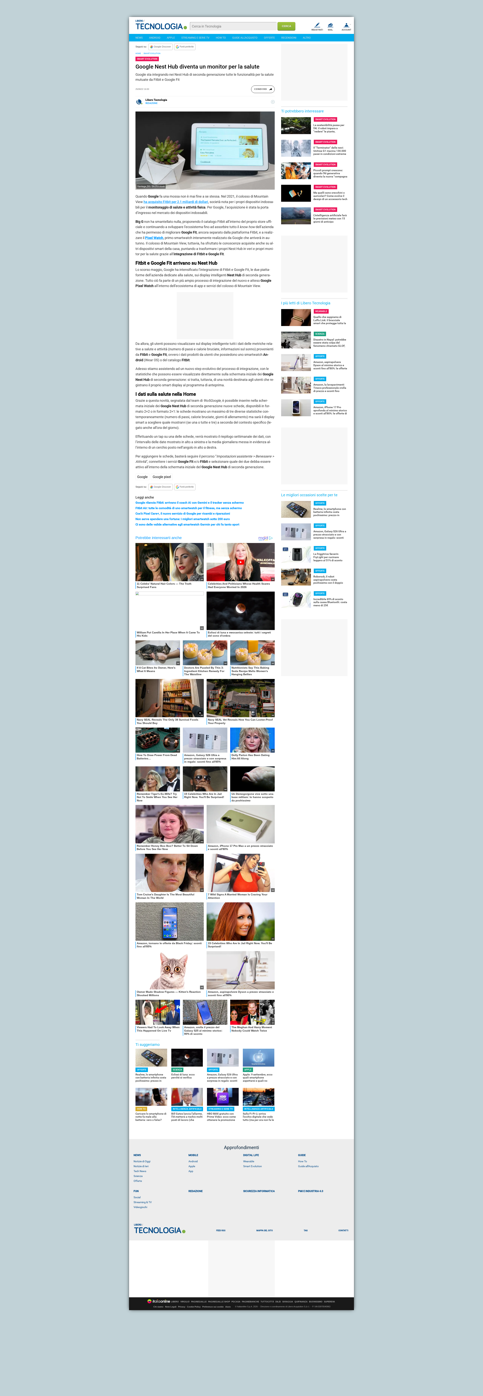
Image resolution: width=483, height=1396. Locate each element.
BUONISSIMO (315, 1302)
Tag (306, 1230)
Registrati (317, 30)
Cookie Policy (194, 1307)
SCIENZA (177, 1069)
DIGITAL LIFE (251, 1155)
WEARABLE (321, 311)
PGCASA (236, 1302)
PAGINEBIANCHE (250, 1302)
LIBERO (175, 1302)
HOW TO (221, 37)
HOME (138, 53)
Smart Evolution (252, 1166)
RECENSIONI (288, 37)
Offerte (138, 1180)
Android (193, 1161)
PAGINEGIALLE (199, 1302)
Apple (191, 1166)
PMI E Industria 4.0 (310, 1191)
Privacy (181, 1307)
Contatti (343, 1230)
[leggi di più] (273, 102)
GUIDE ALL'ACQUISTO (245, 37)
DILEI (278, 1302)
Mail (330, 30)
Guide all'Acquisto (308, 1166)
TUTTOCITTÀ (267, 1302)
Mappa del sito (264, 1230)
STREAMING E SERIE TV (195, 37)
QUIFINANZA (301, 1302)
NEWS (139, 37)
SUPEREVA (329, 1302)
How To (302, 1161)
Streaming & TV (143, 1202)
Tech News (140, 1171)
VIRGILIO (185, 1302)
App (190, 1171)
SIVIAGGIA (287, 1302)
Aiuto (228, 1307)
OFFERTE (269, 37)
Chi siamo (158, 1307)
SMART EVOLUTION (152, 53)
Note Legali (170, 1307)
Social (137, 1197)
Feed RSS (220, 1230)
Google (142, 477)
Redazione (195, 1191)
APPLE (171, 37)
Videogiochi (140, 1207)
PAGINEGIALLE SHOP (219, 1302)
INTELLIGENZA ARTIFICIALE (187, 1109)
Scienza (138, 1176)
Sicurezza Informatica (259, 1191)
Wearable (248, 1161)
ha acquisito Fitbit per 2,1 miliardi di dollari (176, 202)
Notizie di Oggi (142, 1161)
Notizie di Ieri (141, 1166)
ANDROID (154, 37)
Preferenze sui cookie (213, 1307)
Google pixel (162, 477)
